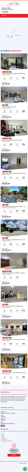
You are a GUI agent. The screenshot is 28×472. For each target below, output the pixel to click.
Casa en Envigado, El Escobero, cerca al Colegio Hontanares (14, 239)
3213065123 (6, 12)
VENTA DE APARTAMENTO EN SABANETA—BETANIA (13, 273)
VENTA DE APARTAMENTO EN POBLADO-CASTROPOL (14, 173)
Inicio (2, 433)
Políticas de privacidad (6, 441)
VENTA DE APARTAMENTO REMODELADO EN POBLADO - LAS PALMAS (14, 73)
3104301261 (5, 11)
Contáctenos (4, 439)
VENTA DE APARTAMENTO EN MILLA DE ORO (12, 140)
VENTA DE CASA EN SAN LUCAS (9, 106)
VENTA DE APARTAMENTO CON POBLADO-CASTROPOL (14, 339)
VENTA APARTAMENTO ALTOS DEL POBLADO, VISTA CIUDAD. (14, 372)
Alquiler (3, 437)
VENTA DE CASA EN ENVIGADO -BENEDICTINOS (12, 306)
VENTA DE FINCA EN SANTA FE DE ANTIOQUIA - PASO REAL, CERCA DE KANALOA (14, 206)
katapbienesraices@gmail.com (8, 9)
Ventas (2, 435)
